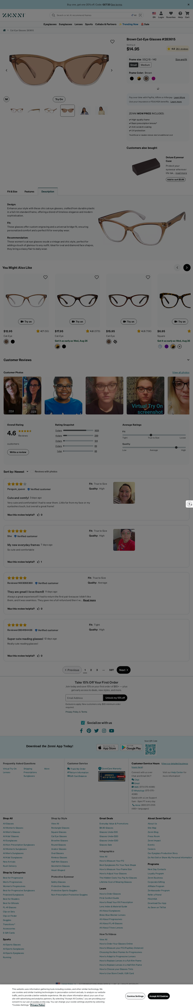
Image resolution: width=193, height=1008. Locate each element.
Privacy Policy (38, 1004)
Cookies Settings (135, 996)
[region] (96, 996)
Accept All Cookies (158, 996)
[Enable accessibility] (189, 504)
